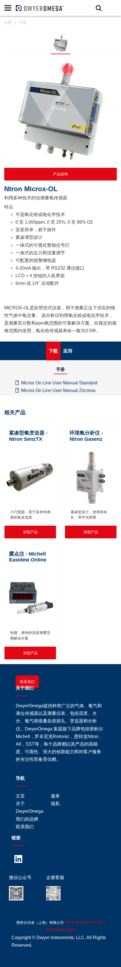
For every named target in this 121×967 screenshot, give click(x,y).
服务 (55, 796)
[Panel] (8, 8)
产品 (22, 22)
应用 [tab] (67, 351)
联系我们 (27, 682)
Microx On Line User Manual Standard (59, 382)
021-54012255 (60, 930)
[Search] (98, 8)
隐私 (55, 803)
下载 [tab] (53, 351)
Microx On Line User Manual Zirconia (58, 390)
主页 (8, 22)
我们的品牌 (27, 819)
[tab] (60, 44)
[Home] (25, 7)
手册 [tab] (60, 369)
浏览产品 (30, 532)
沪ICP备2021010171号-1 (85, 922)
